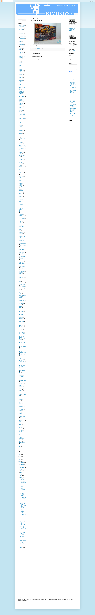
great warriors (21, 152)
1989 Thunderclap (23, 538)
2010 (20, 459)
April (21, 475)
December (22, 462)
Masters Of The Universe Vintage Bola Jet (23, 500)
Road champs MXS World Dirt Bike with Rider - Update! (73, 110)
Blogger (55, 605)
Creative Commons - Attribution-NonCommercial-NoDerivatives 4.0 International (73, 28)
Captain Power (22, 83)
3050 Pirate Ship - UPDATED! (73, 98)
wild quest (21, 428)
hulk (20, 165)
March (21, 477)
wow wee (21, 431)
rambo (20, 293)
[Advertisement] (23, 572)
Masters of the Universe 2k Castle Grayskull (23, 523)
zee (19, 446)
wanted (20, 424)
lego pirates (21, 194)
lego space (21, 196)
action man (21, 29)
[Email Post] (42, 48)
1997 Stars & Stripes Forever (22, 533)
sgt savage (21, 314)
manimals (21, 204)
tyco (20, 412)
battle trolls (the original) (22, 57)
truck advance (21, 407)
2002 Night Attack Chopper (22, 510)
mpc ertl (20, 228)
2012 (20, 456)
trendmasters (21, 406)
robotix (20, 306)
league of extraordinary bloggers (21, 184)
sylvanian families (22, 380)
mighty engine (21, 219)
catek (20, 84)
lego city (20, 193)
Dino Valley (21, 103)
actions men (21, 34)
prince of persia (22, 286)
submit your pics (22, 378)
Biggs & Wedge (23, 540)
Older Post (62, 90)
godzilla (20, 149)
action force (21, 28)
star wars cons (21, 345)
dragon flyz (21, 110)
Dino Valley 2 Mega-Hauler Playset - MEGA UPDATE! (73, 84)
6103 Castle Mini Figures (23, 482)
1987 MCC (22, 542)
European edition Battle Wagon (23, 489)
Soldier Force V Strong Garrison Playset (73, 101)
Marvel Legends (22, 205)
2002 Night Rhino (22, 486)
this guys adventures (21, 397)
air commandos (22, 40)
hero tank (21, 162)
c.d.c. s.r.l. (21, 80)
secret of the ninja (22, 309)
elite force (21, 117)
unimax (20, 414)
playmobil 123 (21, 252)
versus (20, 421)
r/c (19, 292)
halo (20, 156)
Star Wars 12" (21, 332)
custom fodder (21, 96)
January (21, 547)
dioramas (21, 106)
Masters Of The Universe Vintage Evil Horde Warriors (23, 505)
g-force (20, 131)
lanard (20, 180)
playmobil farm (22, 265)
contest (20, 93)
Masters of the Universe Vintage (22, 211)
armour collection (22, 45)
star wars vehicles (22, 367)
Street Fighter (21, 376)
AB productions (22, 25)
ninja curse (21, 233)
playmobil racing (22, 268)
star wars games (22, 354)
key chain (21, 179)
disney (20, 107)
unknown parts (22, 418)
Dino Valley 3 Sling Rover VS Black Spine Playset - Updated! (73, 115)
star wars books (22, 341)
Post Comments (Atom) (40, 92)
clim (20, 89)
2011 (20, 457)
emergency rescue (22, 119)
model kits (21, 222)
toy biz (20, 403)
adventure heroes (22, 36)
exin (20, 122)
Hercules (20, 160)
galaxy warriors (22, 141)
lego (20, 189)
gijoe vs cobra (21, 146)
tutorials (20, 410)
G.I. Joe (20, 133)
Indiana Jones (21, 166)
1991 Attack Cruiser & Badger (22, 494)
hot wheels (21, 163)
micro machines (22, 218)
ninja (20, 230)
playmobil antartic (22, 253)
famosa (20, 125)
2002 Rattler (22, 491)
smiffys (20, 320)
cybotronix (21, 97)
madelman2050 (22, 199)
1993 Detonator (23, 497)
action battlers (21, 26)
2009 (20, 461)
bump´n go (21, 78)
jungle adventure (22, 173)
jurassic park (21, 176)
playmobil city (21, 261)
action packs (21, 33)
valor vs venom (22, 420)
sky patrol (21, 317)
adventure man (22, 38)
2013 (20, 454)
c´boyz (20, 81)
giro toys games (22, 148)
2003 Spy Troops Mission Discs (23, 527)
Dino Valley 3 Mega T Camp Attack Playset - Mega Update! (73, 79)
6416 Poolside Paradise (23, 479)
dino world (21, 104)
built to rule (21, 77)
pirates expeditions (22, 245)
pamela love (21, 240)
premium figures (22, 284)
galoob (20, 142)
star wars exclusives (21, 349)
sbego (20, 307)
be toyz (20, 58)
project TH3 (21, 288)
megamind (21, 217)
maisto (20, 201)
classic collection (22, 87)
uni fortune (21, 413)
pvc (19, 289)
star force (20, 328)
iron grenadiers (22, 168)
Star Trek (20, 329)
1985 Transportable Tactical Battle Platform (23, 518)
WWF (20, 434)
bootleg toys (21, 71)
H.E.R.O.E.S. (21, 155)
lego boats (21, 190)
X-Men (20, 439)
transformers (21, 405)
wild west (20, 430)
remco (20, 299)
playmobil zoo (21, 277)
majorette (21, 203)
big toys (20, 65)
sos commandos (22, 322)
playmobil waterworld (21, 273)
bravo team (21, 74)
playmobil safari (22, 271)
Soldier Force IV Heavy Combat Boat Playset (73, 105)
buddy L (20, 76)
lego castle (21, 192)
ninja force (21, 235)
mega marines (21, 215)
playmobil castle (22, 256)
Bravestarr (21, 73)
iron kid (20, 169)
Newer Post (33, 90)
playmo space (21, 249)
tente (20, 385)
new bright (21, 229)
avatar (20, 49)
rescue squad (21, 301)
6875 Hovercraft (23, 484)
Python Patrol (21, 290)
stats (20, 372)
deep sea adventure (21, 100)
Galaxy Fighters (22, 138)
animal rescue (21, 42)
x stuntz (20, 435)
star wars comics (22, 342)
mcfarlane (21, 214)
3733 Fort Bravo (73, 94)
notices (20, 239)
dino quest (21, 101)
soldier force (21, 321)
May (21, 474)
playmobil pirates (22, 266)
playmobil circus (22, 258)
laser (20, 181)
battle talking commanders (21, 54)
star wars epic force (22, 346)
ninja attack (21, 232)
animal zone (21, 44)
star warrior (21, 331)
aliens (20, 41)
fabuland (20, 123)
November (22, 464)
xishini (20, 441)
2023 (20, 453)
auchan (20, 48)
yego (20, 445)
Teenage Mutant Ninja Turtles (22, 383)
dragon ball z (21, 108)
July (21, 470)
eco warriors (21, 113)
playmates (21, 248)
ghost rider (21, 143)
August (21, 469)
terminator (21, 386)
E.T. (19, 111)
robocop (20, 304)
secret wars (21, 311)
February (22, 545)
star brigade (21, 326)
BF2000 (20, 62)
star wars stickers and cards (22, 366)
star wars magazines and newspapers (22, 358)
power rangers (21, 282)
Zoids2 (20, 447)
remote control (21, 300)
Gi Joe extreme (22, 145)
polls (20, 281)
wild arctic (21, 427)
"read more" (72, 50)
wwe (20, 433)
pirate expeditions (22, 243)
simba (20, 315)
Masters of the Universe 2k (21, 209)
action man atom (22, 30)
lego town (21, 197)
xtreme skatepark (22, 442)
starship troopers (22, 370)
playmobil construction (21, 263)
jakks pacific (21, 170)
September (22, 467)
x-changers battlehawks (21, 438)
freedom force (21, 130)
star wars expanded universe (22, 352)
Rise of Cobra (21, 303)
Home (48, 90)
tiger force (21, 402)
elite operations (22, 118)
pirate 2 (20, 241)
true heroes (21, 409)
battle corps (21, 52)
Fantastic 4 (21, 126)
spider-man (21, 325)
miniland (20, 221)
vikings (20, 423)
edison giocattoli (22, 114)
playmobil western (22, 275)
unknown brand (22, 416)
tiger (20, 400)
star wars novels (22, 363)
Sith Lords (22, 536)
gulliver (20, 153)
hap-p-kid (21, 158)
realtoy (20, 297)
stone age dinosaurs (21, 375)
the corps (20, 390)
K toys (20, 177)
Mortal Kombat (21, 226)
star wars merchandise (21, 361)
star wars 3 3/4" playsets (22, 339)
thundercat (21, 399)
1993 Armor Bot (23, 514)
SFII (19, 312)
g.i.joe (20, 134)
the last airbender (22, 392)
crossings (21, 95)
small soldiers (21, 318)
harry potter (21, 159)
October (21, 465)
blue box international (21, 70)
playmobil (21, 250)
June (21, 472)
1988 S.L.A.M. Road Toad (22, 531)
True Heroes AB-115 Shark (73, 88)
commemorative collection (22, 92)
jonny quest (21, 172)
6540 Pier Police (23, 512)
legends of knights (22, 186)
